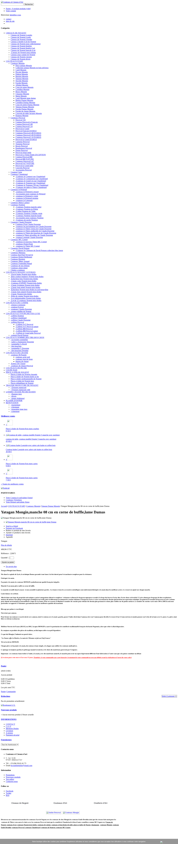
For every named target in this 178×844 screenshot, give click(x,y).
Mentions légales (12, 729)
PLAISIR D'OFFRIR (14, 401)
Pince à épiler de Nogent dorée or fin (25, 377)
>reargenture (15, 405)
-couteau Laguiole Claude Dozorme (29, 237)
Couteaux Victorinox (14, 500)
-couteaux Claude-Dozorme (21, 309)
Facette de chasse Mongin (25, 111)
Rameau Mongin (21, 116)
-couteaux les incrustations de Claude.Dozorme (33, 227)
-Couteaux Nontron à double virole (28, 213)
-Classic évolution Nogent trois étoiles (25, 285)
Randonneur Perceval (23, 148)
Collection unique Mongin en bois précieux (32, 68)
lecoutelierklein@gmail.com (21, 765)
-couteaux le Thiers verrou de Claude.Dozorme (33, 229)
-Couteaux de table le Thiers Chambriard (31, 187)
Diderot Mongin (21, 74)
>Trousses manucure (18, 387)
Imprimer (9, 535)
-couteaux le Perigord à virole (26, 196)
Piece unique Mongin (23, 66)
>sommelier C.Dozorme (20, 348)
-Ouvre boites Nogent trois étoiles (23, 274)
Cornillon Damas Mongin (25, 103)
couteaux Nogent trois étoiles (27, 825)
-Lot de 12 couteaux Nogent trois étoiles (26, 300)
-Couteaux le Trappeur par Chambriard (30, 183)
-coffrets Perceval (17, 322)
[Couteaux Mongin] (71, 812)
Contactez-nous (12, 781)
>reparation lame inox (19, 409)
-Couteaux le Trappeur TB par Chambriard (31, 185)
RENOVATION (12, 403)
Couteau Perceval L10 (24, 126)
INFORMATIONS (8, 719)
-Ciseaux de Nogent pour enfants (23, 52)
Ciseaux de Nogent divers (20, 59)
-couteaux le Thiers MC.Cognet (27, 246)
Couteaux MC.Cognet (19, 240)
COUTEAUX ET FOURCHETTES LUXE (23, 314)
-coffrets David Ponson (19, 335)
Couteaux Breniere (18, 259)
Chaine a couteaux (18, 270)
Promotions (10, 775)
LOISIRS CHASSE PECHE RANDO (21, 392)
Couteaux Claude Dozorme (21, 222)
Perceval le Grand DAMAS (26, 139)
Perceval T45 (20, 120)
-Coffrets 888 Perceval (24, 329)
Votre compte (11, 11)
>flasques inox (16, 394)
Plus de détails (6, 545)
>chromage (15, 407)
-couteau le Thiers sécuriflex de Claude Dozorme (34, 235)
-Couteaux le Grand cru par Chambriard (30, 181)
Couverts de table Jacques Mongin (28, 113)
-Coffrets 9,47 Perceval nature (26, 327)
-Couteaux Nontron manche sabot (28, 207)
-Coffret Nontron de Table (25, 211)
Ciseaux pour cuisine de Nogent (23, 55)
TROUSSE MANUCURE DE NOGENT (22, 385)
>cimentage (15, 411)
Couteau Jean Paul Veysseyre (22, 255)
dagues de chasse (22, 361)
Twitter (8, 793)
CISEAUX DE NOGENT (16, 33)
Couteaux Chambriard (19, 174)
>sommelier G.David (19, 344)
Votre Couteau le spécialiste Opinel (19, 498)
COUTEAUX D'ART (14, 61)
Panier (3, 666)
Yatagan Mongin (21, 79)
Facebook (9, 791)
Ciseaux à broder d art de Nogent (23, 42)
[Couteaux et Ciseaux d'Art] (12, 2)
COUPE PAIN (11, 370)
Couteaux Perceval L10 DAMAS (28, 137)
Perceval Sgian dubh (23, 153)
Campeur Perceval (22, 142)
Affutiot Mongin (21, 85)
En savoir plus (11, 566)
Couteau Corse (16, 172)
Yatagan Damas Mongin (24, 107)
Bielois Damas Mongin (24, 100)
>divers (13, 396)
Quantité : (4, 558)
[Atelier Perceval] (53, 812)
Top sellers (10, 779)
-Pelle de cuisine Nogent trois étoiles (24, 296)
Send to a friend (12, 526)
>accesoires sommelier (19, 340)
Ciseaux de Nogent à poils (21, 37)
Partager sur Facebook (14, 528)
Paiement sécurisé (12, 735)
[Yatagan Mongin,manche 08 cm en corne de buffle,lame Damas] (31, 522)
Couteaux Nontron (18, 205)
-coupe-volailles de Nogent (21, 311)
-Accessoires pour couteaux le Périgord (30, 194)
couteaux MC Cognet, (63, 827)
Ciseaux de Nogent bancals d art (23, 50)
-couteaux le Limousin (24, 200)
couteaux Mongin (106, 825)
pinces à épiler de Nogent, (82, 825)
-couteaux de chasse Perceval (22, 366)
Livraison (9, 731)
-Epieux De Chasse (18, 364)
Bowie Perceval (21, 146)
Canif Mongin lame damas (25, 98)
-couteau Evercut (17, 307)
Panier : (18, 9)
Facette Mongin (21, 83)
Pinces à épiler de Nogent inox (22, 381)
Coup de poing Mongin (24, 87)
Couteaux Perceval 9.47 (24, 161)
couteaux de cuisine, (44, 825)
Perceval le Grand (22, 129)
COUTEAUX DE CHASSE (17, 353)
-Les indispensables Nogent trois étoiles (26, 298)
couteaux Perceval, (18, 827)
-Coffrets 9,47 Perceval (24, 324)
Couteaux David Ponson (20, 248)
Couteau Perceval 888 (23, 157)
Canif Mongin (20, 70)
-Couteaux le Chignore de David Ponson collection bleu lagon (39, 250)
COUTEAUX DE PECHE (16, 368)
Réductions (5, 696)
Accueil (4, 506)
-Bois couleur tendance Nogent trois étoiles (27, 277)
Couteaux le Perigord (19, 190)
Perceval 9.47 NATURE (24, 163)
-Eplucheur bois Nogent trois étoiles (24, 279)
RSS (7, 795)
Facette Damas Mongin (24, 109)
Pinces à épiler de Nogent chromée (24, 374)
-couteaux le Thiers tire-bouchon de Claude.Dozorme (35, 233)
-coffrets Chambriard (19, 318)
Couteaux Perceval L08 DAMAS (28, 133)
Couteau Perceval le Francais (26, 122)
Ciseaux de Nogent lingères (21, 46)
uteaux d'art (12, 825)
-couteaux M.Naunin (19, 355)
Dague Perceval (21, 150)
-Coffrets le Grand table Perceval (28, 333)
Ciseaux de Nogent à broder (21, 39)
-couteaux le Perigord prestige (26, 198)
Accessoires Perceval (23, 170)
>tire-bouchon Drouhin (19, 350)
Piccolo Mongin (21, 72)
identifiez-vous (15, 15)
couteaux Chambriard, (33, 827)
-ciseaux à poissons (18, 305)
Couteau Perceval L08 (24, 124)
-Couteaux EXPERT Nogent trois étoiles (26, 283)
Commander (11, 692)
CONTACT (10, 724)
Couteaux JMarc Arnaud (20, 261)
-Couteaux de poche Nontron (26, 220)
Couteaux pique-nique (19, 268)
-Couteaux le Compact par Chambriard (30, 176)
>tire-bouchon (16, 346)
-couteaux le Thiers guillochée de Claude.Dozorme (34, 231)
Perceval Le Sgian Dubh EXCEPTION (30, 155)
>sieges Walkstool (17, 398)
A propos (9, 733)
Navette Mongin (21, 81)
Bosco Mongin (21, 92)
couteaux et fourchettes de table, (62, 825)
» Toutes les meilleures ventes (12, 484)
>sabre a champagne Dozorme (22, 342)
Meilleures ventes (8, 416)
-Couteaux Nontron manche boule (28, 216)
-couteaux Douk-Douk (24, 244)
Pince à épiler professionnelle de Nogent (26, 379)
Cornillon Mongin (22, 89)
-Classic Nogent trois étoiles (21, 294)
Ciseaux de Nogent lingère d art (23, 48)
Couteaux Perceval (18, 118)
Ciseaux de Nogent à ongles (21, 35)
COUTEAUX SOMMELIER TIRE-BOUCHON (25, 337)
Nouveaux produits (9, 710)
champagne (95, 825)
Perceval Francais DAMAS (26, 131)
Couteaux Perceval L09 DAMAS (28, 135)
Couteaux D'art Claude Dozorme (28, 224)
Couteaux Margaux (18, 253)
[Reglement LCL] (8, 705)
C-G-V (8, 726)
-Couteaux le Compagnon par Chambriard (31, 179)
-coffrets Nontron (17, 316)
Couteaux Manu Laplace (20, 203)
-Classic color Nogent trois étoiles (23, 281)
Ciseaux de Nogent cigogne (21, 57)
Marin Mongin (21, 96)
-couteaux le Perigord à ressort (27, 192)
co (7, 825)
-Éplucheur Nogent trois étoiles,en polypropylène (29, 290)
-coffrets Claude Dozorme (21, 320)
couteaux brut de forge (24, 359)
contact (8, 19)
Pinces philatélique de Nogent (22, 383)
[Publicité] (5, 488)
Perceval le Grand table (24, 166)
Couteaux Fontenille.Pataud (21, 263)
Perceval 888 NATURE (24, 159)
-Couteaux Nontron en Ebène (26, 209)
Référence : (5, 553)
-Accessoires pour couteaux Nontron (29, 218)
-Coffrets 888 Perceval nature (26, 331)
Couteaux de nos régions (20, 266)
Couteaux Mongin (18, 63)
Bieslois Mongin (21, 76)
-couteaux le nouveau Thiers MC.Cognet (31, 242)
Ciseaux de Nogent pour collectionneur (26, 44)
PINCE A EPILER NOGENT (17, 372)
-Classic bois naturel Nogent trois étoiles (26, 292)
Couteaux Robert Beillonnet (21, 257)
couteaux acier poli (22, 357)
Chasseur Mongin (22, 94)
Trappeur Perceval (22, 144)
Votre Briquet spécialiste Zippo (17, 502)
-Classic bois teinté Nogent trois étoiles (25, 287)
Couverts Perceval (22, 168)
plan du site (10, 21)
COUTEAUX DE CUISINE (17, 303)
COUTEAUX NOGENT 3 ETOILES (20, 272)
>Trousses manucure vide (20, 390)
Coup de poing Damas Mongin (27, 105)
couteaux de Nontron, (48, 827)
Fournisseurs (6, 740)
